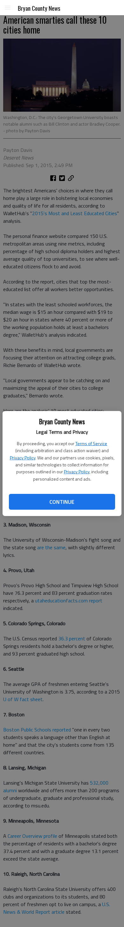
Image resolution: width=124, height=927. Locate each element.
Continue (62, 502)
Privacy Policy (22, 457)
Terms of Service (91, 443)
